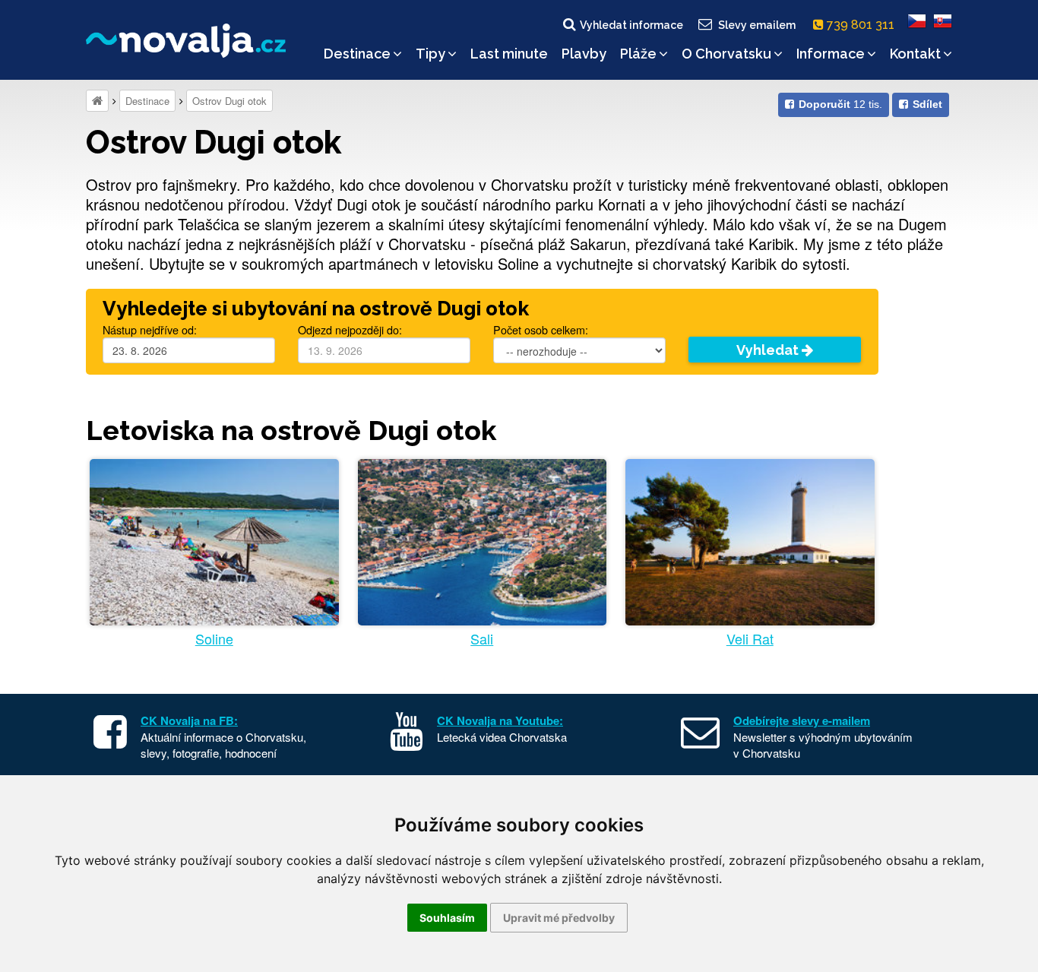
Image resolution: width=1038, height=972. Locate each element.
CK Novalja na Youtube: (500, 720)
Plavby (584, 54)
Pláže (638, 54)
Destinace (357, 54)
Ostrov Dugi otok (229, 100)
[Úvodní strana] (97, 101)
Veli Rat (750, 638)
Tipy (430, 54)
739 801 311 (862, 24)
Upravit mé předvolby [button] (559, 917)
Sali (481, 638)
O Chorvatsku (726, 54)
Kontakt (915, 54)
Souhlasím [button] (447, 917)
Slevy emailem (757, 25)
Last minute (509, 54)
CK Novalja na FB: (189, 720)
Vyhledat (769, 350)
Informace (830, 54)
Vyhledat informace (631, 25)
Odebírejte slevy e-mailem (801, 720)
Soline (214, 638)
